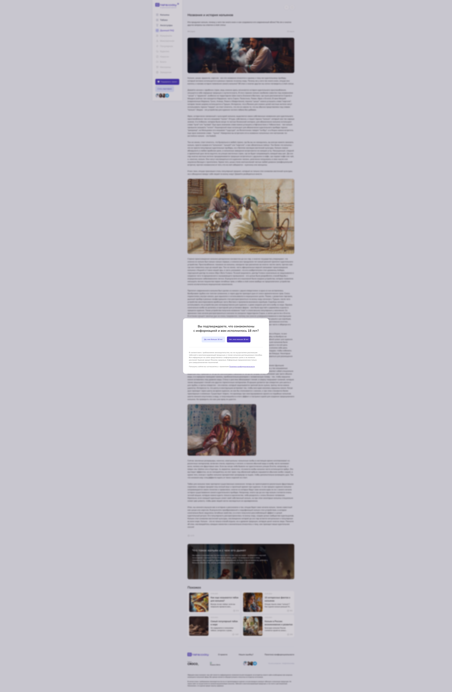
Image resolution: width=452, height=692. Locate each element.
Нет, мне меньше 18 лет (238, 339)
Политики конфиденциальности (242, 366)
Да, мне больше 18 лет (213, 339)
